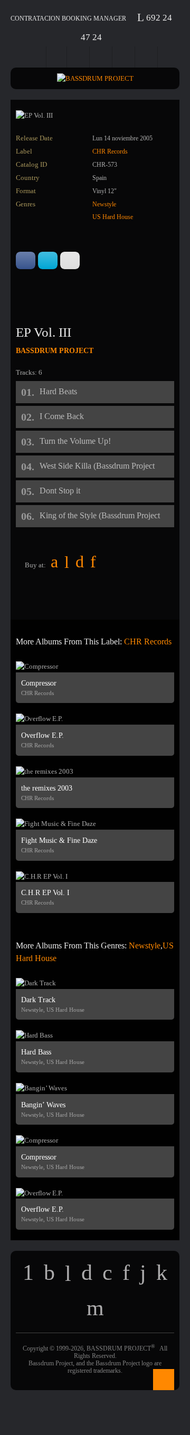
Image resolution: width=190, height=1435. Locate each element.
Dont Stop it (60, 490)
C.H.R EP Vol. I (45, 893)
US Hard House (112, 217)
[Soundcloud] (124, 57)
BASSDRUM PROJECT (54, 351)
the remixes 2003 (46, 788)
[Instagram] (147, 57)
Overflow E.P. (42, 735)
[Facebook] (57, 57)
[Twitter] (79, 57)
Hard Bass (36, 1052)
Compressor (38, 683)
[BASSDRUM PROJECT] (95, 78)
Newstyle (104, 204)
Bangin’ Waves (43, 1105)
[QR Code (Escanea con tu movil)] (169, 57)
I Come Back (62, 416)
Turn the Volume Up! (75, 440)
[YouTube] (101, 57)
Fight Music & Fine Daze (59, 840)
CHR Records (110, 151)
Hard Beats (58, 391)
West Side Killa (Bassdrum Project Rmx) (97, 469)
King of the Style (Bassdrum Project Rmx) (100, 519)
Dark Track (38, 1000)
